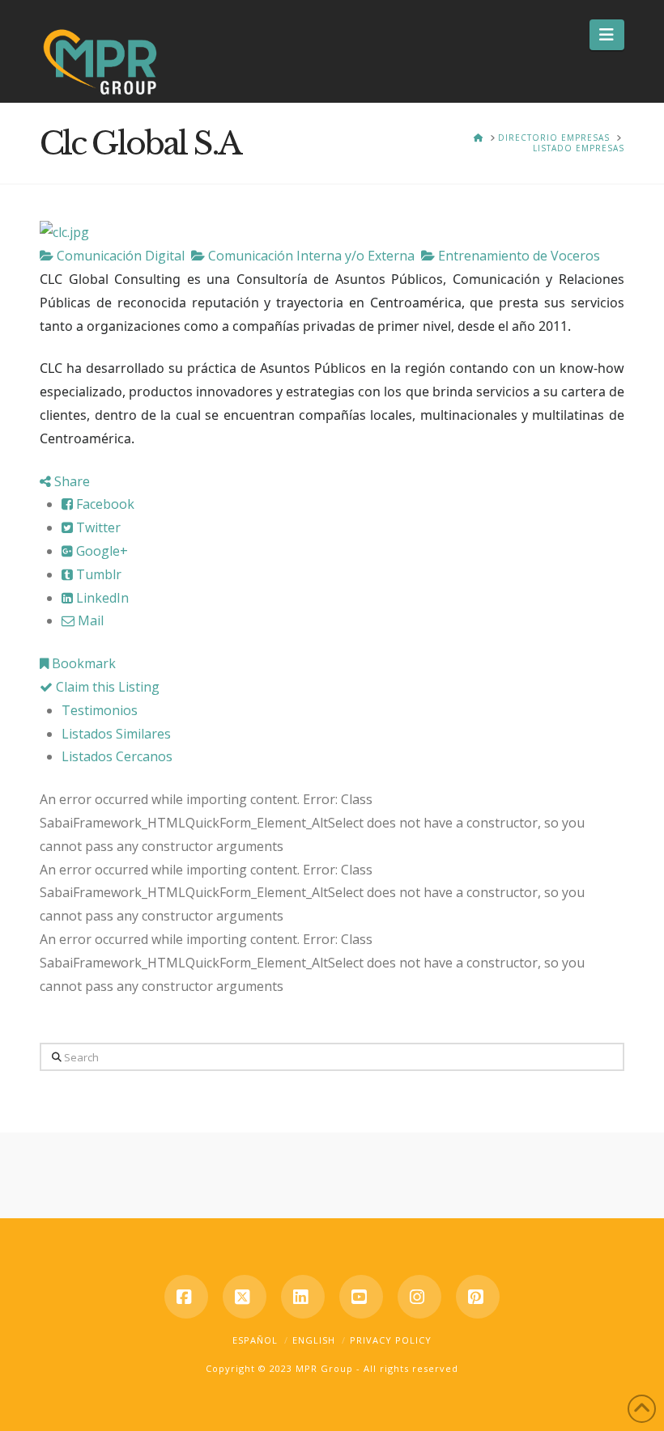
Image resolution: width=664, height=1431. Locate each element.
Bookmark (82, 663)
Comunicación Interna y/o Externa (310, 256)
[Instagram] (419, 1297)
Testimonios (100, 710)
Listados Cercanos (117, 756)
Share (70, 481)
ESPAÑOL (255, 1340)
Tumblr (97, 574)
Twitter (97, 527)
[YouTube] (361, 1297)
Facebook (103, 504)
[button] (607, 34)
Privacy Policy (391, 1340)
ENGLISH (313, 1340)
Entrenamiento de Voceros (517, 256)
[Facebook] (186, 1297)
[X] (244, 1297)
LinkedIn (101, 598)
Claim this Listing (106, 687)
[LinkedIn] (303, 1297)
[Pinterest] (478, 1297)
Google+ (100, 551)
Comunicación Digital (119, 256)
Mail (89, 620)
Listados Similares (116, 734)
